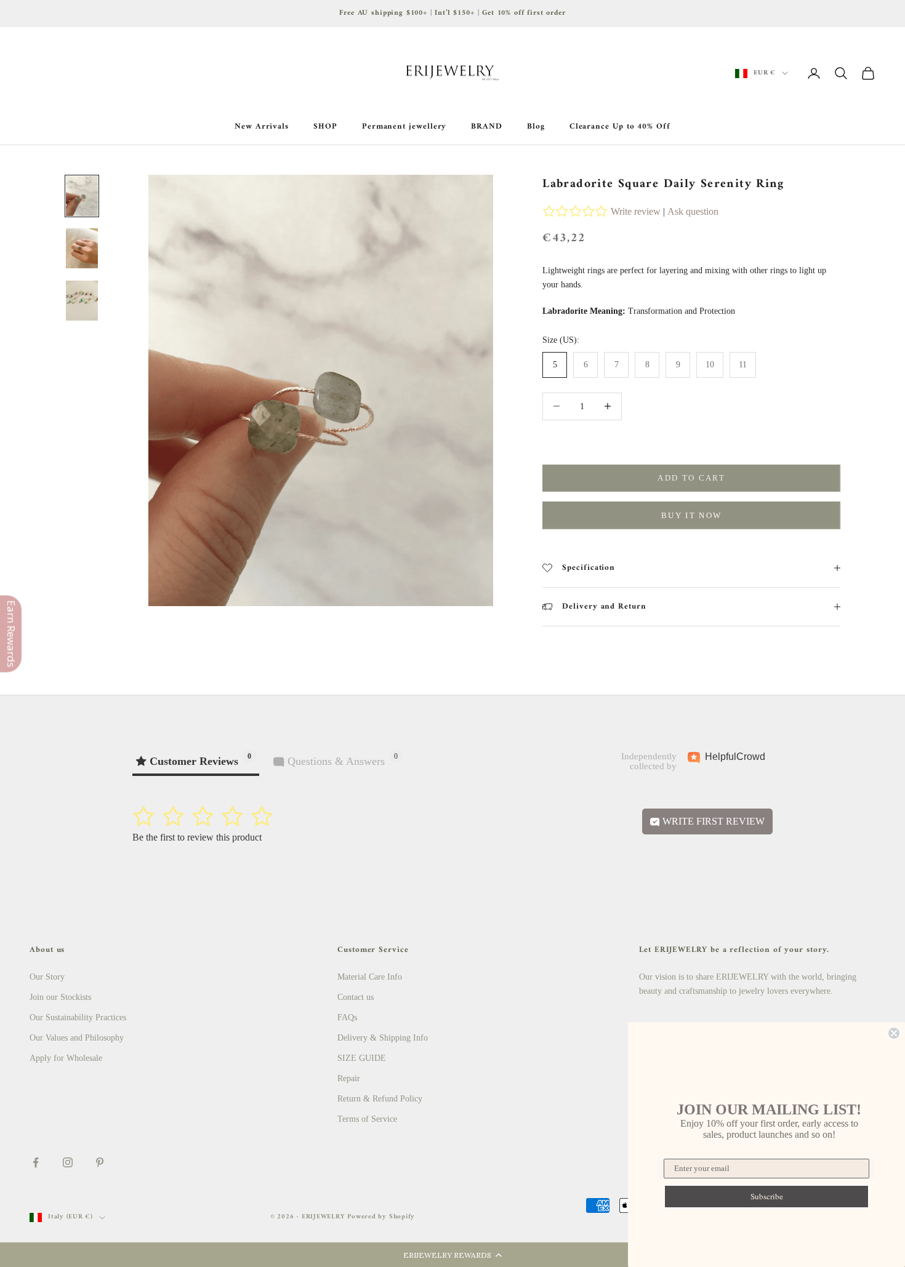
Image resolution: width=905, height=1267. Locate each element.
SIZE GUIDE (361, 1058)
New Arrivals (262, 127)
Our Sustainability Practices (78, 1017)
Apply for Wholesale (66, 1058)
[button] (452, 1254)
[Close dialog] (894, 1033)
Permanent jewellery (404, 127)
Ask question (692, 211)
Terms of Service (367, 1119)
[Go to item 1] (82, 196)
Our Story (47, 976)
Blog (536, 127)
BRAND (486, 127)
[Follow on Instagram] (68, 1162)
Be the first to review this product (197, 837)
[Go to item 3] (82, 300)
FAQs (347, 1017)
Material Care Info (369, 976)
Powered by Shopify (381, 1217)
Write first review (712, 821)
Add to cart (691, 477)
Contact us (355, 997)
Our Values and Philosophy (77, 1037)
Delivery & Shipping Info (382, 1037)
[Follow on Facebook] (36, 1162)
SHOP (325, 127)
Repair (348, 1078)
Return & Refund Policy (379, 1098)
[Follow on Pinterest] (100, 1162)
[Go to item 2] (82, 248)
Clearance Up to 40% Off (619, 127)
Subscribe (766, 1196)
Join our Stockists (60, 997)
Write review (636, 211)
